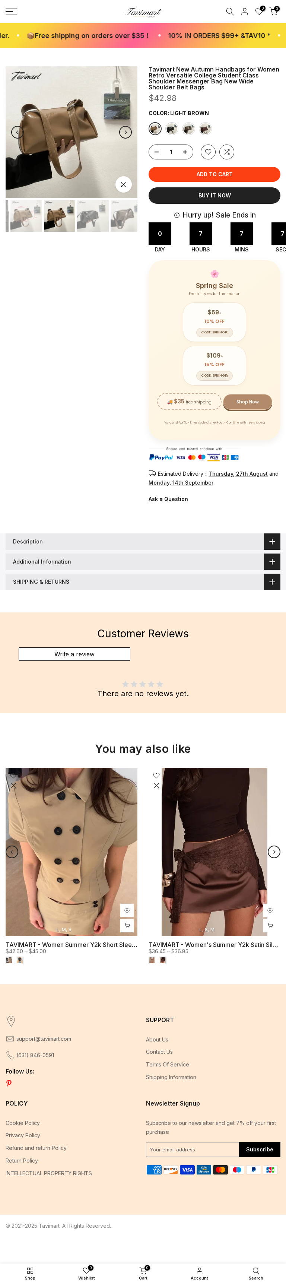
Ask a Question (168, 499)
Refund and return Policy (36, 1148)
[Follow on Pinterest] (9, 1083)
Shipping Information (171, 1077)
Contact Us (159, 1052)
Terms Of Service (167, 1064)
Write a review (74, 654)
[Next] (125, 132)
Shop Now (247, 402)
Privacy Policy (23, 1135)
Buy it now (214, 195)
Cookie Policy (23, 1123)
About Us (157, 1039)
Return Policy (22, 1160)
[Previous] (17, 132)
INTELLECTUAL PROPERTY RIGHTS (49, 1173)
